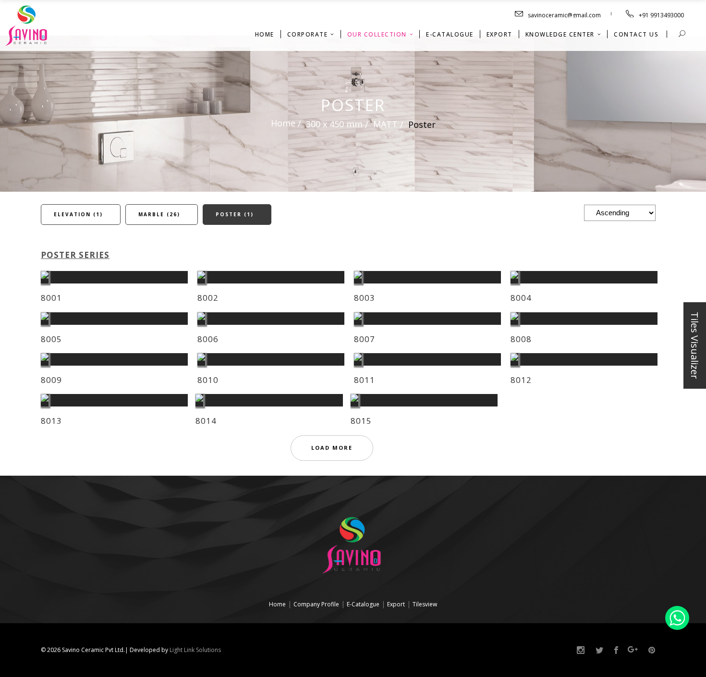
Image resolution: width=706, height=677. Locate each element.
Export (396, 604)
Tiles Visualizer (694, 345)
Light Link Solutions (195, 650)
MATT (385, 124)
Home (283, 122)
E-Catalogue (363, 604)
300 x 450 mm (334, 124)
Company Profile (316, 604)
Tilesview (425, 604)
